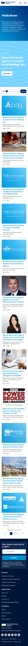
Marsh (4, 610)
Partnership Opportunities (10, 602)
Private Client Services (9, 582)
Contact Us (5, 599)
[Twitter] (9, 634)
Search (23, 91)
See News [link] (6, 73)
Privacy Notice (13, 639)
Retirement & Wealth (8, 585)
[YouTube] (15, 634)
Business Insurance (8, 576)
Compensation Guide (7, 641)
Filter (4, 91)
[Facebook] (12, 634)
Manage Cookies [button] (17, 641)
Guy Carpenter (6, 613)
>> (23, 533)
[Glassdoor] (2, 635)
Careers (4, 596)
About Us (5, 593)
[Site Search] (20, 3)
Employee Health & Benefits (11, 579)
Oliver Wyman (6, 619)
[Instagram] (5, 635)
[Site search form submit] (8, 91)
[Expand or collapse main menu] (25, 3)
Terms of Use (5, 639)
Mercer (4, 616)
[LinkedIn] (19, 634)
